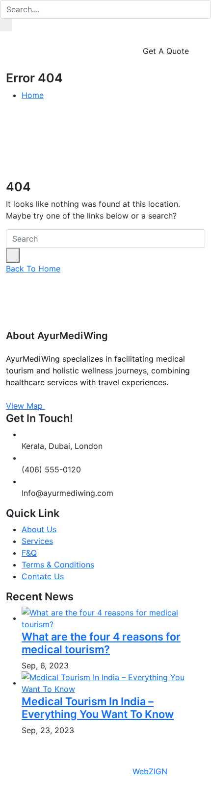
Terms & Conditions (58, 564)
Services (37, 541)
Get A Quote (167, 51)
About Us (39, 529)
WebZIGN (149, 771)
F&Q (29, 553)
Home (33, 95)
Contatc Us (43, 576)
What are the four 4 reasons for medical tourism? (101, 643)
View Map (25, 406)
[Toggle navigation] (21, 57)
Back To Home (33, 268)
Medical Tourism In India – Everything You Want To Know (98, 707)
